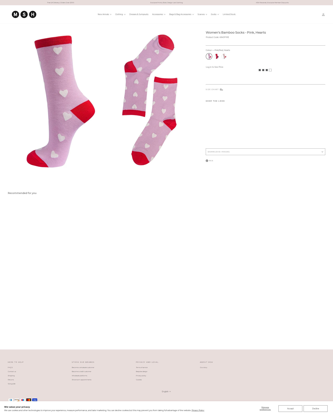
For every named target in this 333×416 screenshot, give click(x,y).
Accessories (157, 14)
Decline (315, 408)
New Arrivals (103, 14)
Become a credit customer (81, 371)
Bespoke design (141, 371)
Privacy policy (141, 376)
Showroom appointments (81, 380)
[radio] (209, 56)
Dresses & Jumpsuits (138, 14)
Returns (11, 380)
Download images (219, 152)
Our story (203, 367)
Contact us (12, 371)
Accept (290, 408)
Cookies (139, 380)
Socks (214, 14)
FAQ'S (10, 367)
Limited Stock (229, 14)
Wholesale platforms (79, 376)
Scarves (201, 14)
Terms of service (142, 367)
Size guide (11, 384)
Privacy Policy (198, 410)
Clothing (119, 14)
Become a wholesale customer (83, 367)
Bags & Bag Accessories (180, 14)
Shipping (11, 376)
